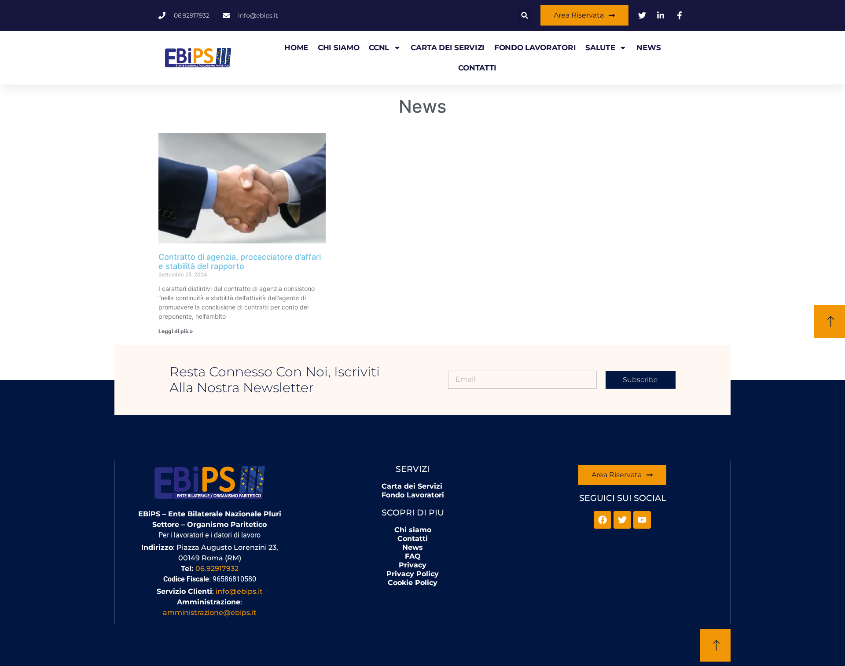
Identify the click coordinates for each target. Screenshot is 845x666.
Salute (600, 47)
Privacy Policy (412, 574)
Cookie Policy (412, 582)
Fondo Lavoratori (535, 47)
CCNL (379, 47)
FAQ (413, 556)
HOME (296, 47)
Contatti (477, 67)
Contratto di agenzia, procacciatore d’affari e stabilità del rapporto (239, 261)
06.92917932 (217, 568)
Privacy (412, 565)
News (648, 47)
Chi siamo (338, 47)
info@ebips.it (239, 591)
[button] (525, 15)
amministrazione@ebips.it (210, 612)
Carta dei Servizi (448, 47)
